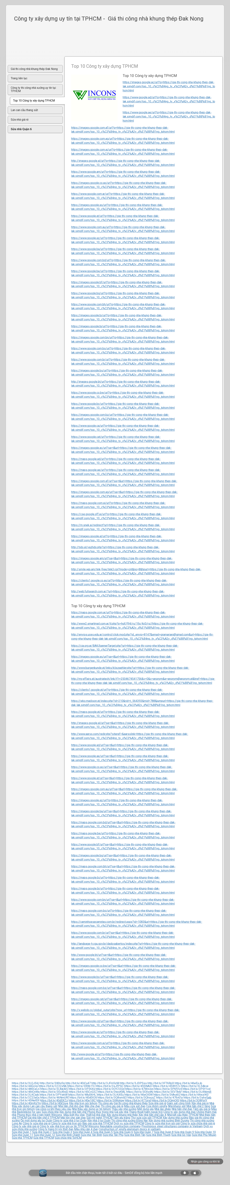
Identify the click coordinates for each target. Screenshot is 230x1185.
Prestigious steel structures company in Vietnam (172, 1126)
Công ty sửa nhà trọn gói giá (162, 1123)
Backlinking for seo (29, 1112)
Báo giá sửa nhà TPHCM (97, 1123)
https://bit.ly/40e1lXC (82, 1100)
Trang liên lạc (19, 78)
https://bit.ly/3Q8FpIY (193, 1100)
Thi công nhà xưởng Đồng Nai (129, 1120)
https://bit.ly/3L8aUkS (54, 1089)
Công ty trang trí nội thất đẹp (55, 1129)
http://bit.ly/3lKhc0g (52, 1083)
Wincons (56, 1115)
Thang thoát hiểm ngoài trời (146, 1112)
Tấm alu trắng (121, 1117)
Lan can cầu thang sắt (43, 1106)
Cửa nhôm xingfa (156, 1106)
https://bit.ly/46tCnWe (26, 1092)
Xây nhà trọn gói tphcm (83, 1103)
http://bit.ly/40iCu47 (78, 1083)
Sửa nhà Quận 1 (21, 1132)
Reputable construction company (120, 1126)
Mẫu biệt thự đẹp (74, 1115)
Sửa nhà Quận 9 (184, 1132)
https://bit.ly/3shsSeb (197, 1097)
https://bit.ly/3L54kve (194, 1086)
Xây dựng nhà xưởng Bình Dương (168, 1120)
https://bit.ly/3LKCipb (25, 1094)
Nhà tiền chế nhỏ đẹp (71, 1106)
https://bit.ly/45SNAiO (138, 1086)
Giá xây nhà (121, 1112)
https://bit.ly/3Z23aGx (26, 1097)
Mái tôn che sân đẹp (73, 1117)
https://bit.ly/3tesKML (112, 1092)
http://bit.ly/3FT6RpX (161, 1083)
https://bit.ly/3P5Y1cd (196, 1089)
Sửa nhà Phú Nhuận (204, 1135)
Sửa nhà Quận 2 (42, 1132)
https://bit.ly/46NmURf (54, 1097)
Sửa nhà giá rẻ (157, 1103)
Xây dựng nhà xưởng (175, 1117)
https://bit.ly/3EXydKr (139, 1092)
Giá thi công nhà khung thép (131, 1103)
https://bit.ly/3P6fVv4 (168, 1089)
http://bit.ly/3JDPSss (133, 1083)
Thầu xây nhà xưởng (124, 1109)
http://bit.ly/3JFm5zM (105, 1083)
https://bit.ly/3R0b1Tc (81, 1086)
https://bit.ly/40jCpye (55, 1103)
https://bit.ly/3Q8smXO (112, 1097)
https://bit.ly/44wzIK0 (194, 1094)
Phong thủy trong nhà (100, 1112)
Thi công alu (105, 1103)
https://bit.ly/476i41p (169, 1097)
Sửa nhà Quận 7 (143, 1132)
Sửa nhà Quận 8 (164, 1132)
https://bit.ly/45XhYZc (166, 1086)
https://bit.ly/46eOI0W (139, 1094)
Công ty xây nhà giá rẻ (25, 1126)
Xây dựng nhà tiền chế (72, 1112)
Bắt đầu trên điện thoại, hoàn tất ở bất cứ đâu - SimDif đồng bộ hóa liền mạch (114, 1173)
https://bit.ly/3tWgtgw (110, 1100)
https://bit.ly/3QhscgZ (141, 1097)
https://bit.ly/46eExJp (188, 1083)
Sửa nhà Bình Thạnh (158, 1135)
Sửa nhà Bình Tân (134, 1135)
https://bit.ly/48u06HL (82, 1094)
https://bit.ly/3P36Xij (82, 1089)
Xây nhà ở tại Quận (99, 1120)
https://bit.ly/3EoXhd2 (54, 1092)
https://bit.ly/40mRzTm (26, 1103)
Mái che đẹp (92, 1106)
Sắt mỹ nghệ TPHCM (99, 1117)
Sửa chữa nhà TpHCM (68, 1138)
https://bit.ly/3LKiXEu (110, 1094)
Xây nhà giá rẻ (200, 1103)
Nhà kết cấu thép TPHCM (182, 1115)
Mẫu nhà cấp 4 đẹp (86, 1129)
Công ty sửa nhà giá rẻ (36, 1123)
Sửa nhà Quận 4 (82, 1132)
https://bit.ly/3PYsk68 (54, 1094)
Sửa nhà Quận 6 (123, 1132)
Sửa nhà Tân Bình (91, 1135)
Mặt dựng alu (145, 1109)
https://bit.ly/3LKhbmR (197, 1092)
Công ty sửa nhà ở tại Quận (70, 1120)
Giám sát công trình (179, 1103)
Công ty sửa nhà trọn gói (66, 1123)
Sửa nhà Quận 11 (22, 1135)
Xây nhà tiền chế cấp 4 (152, 1115)
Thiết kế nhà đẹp (96, 1115)
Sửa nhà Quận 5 (103, 1132)
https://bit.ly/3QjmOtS (165, 1100)
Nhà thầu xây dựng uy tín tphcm (91, 1109)
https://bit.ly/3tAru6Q (166, 1094)
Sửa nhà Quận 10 (205, 1132)
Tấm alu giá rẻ (201, 1109)
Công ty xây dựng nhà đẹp (179, 1112)
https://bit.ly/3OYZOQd (110, 1089)
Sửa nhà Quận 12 (44, 1135)
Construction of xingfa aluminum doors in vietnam (130, 1129)
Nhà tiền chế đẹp (182, 1109)
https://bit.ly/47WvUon (139, 1089)
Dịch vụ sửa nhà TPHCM (129, 1123)
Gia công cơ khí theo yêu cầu (53, 1109)
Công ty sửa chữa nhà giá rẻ (197, 1123)
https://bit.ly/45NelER (25, 1100)
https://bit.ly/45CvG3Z (83, 1092)
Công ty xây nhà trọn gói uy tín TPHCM (64, 1126)
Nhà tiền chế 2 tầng (198, 1106)
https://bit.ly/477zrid (138, 1100)
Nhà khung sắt (177, 1106)
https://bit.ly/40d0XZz (54, 1100)
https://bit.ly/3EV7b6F (168, 1092)
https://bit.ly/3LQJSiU (25, 1083)
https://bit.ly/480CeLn (26, 1089)
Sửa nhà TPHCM (22, 1138)
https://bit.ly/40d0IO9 (83, 1097)
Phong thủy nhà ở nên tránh (33, 1115)
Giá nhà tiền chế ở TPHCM (43, 1117)
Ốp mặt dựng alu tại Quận (36, 1120)
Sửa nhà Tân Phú (113, 1135)
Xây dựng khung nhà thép (122, 1115)
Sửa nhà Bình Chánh (68, 1135)
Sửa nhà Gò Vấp (181, 1135)
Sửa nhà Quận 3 (62, 1132)
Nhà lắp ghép (162, 1109)
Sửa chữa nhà (50, 1112)
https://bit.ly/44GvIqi (25, 1086)
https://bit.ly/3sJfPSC (109, 1086)
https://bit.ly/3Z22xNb (53, 1086)
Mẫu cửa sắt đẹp (134, 1106)
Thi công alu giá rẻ (112, 1106)
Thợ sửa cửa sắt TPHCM (146, 1117)
